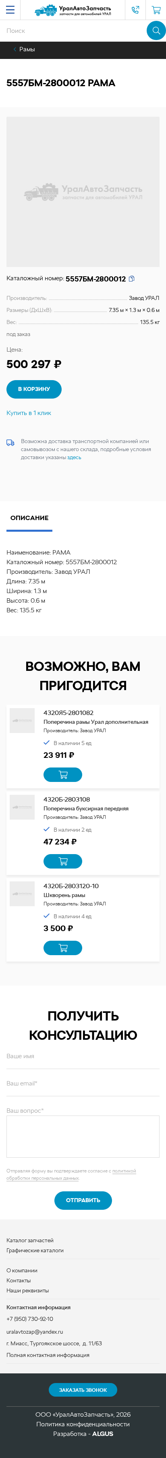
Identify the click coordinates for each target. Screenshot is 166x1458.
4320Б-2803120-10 (71, 886)
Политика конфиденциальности (83, 1424)
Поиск (156, 30)
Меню (10, 10)
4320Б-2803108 (67, 799)
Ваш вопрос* (25, 1110)
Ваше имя (20, 1056)
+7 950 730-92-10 (135, 10)
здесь (74, 457)
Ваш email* (21, 1083)
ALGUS (102, 1434)
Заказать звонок (83, 1390)
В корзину (34, 389)
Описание (29, 518)
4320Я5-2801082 (68, 713)
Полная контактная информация (47, 1355)
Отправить (83, 1200)
